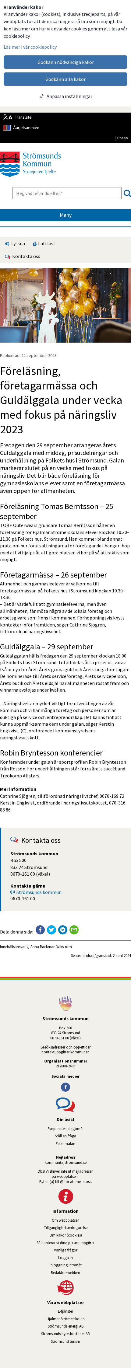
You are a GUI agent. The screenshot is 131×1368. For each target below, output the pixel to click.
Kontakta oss (25, 256)
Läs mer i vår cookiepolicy (30, 47)
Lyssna (17, 243)
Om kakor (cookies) (65, 1235)
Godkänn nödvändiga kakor (65, 62)
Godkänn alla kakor (65, 79)
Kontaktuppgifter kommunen (65, 1051)
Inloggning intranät (83, 1264)
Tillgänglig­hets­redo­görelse (65, 1227)
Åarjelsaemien (26, 127)
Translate (23, 117)
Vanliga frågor (65, 1250)
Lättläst (46, 243)
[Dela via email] (74, 929)
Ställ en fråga (65, 1135)
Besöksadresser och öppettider (65, 1047)
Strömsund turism (83, 1341)
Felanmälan (65, 1143)
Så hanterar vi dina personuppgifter (65, 1242)
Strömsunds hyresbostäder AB (86, 1333)
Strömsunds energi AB (89, 1326)
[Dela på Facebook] (40, 929)
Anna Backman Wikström (51, 946)
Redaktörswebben (65, 1272)
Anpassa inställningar (69, 96)
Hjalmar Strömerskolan (89, 1318)
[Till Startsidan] (30, 179)
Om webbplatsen (66, 1220)
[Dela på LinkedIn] (62, 929)
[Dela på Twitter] (51, 929)
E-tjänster (94, 1311)
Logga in (65, 1257)
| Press (121, 138)
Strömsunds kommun (39, 892)
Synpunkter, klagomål (65, 1128)
